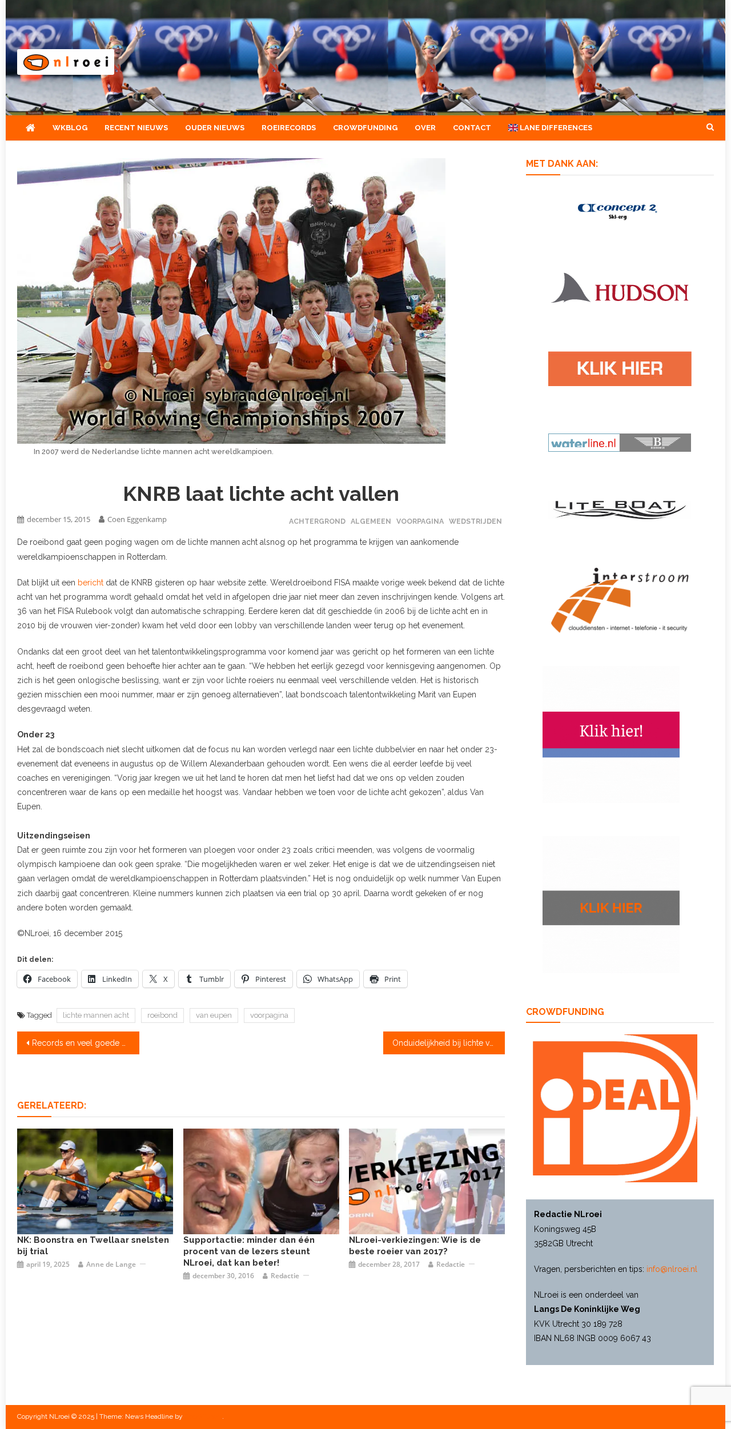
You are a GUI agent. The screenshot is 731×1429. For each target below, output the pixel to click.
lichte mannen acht (96, 1015)
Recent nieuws (136, 127)
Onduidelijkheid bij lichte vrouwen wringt (448, 1042)
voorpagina (269, 1015)
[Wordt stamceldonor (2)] (611, 733)
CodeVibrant (203, 1416)
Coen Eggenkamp (137, 519)
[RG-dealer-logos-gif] (620, 367)
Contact (472, 127)
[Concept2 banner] (619, 210)
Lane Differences (555, 127)
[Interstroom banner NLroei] (620, 599)
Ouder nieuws (214, 127)
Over (425, 127)
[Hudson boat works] (619, 286)
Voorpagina (420, 521)
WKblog (70, 127)
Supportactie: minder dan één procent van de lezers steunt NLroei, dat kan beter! (249, 1251)
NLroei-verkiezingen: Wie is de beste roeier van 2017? (415, 1246)
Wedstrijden (475, 521)
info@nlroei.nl (671, 1269)
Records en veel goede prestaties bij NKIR (85, 1042)
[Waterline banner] (619, 442)
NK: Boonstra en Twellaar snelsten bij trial (93, 1246)
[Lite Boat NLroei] (619, 508)
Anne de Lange (111, 1264)
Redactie (285, 1276)
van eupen (214, 1015)
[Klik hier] (611, 903)
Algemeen (371, 521)
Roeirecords (289, 127)
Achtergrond (317, 521)
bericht (90, 582)
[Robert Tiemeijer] (95, 1180)
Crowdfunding (365, 127)
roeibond (162, 1015)
